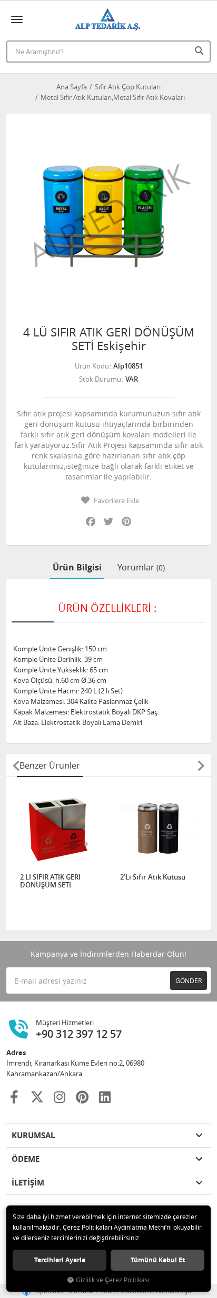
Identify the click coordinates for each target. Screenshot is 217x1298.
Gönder (188, 980)
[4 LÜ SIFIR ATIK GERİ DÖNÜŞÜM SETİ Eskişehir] (108, 215)
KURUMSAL (33, 1135)
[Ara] (200, 50)
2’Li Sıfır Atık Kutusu (152, 877)
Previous (16, 765)
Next (201, 765)
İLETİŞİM (28, 1182)
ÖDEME (26, 1158)
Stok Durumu (100, 379)
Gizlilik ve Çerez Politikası (113, 1280)
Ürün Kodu (92, 366)
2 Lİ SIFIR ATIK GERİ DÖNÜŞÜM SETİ (50, 881)
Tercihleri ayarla (59, 1259)
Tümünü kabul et (158, 1259)
